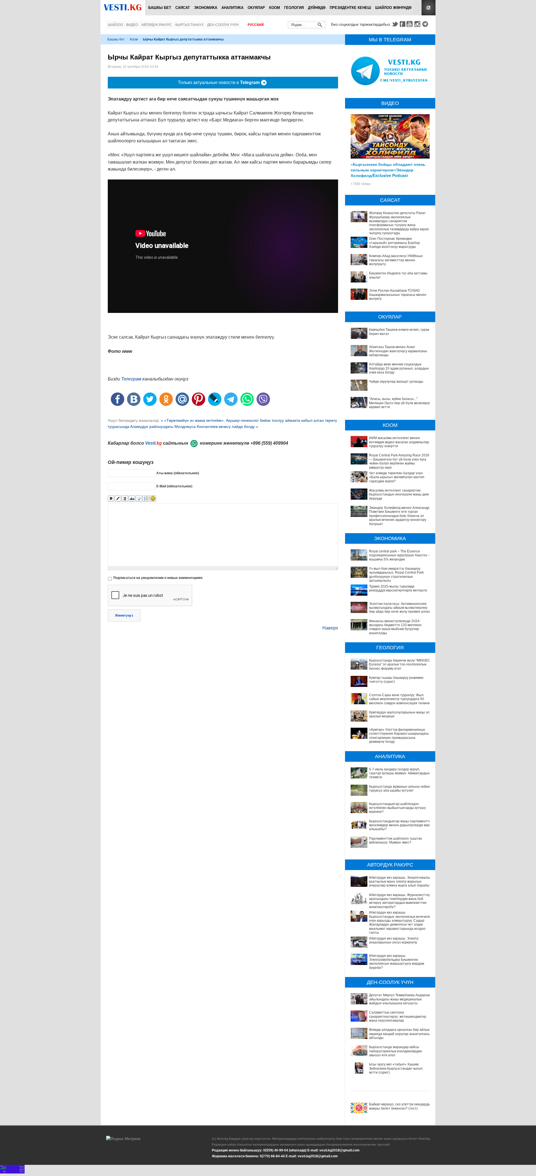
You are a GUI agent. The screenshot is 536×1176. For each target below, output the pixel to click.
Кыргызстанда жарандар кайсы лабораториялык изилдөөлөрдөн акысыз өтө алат (395, 1051)
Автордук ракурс (156, 25)
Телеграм (131, 379)
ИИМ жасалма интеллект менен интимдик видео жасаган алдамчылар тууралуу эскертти (399, 442)
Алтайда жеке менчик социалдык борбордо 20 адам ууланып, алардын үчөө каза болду (399, 368)
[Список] (146, 498)
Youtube (410, 24)
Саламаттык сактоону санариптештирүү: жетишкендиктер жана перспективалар (397, 1016)
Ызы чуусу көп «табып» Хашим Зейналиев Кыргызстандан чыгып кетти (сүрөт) (396, 1068)
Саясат (182, 8)
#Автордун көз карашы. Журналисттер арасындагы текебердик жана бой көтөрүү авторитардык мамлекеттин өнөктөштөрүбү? (399, 901)
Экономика (205, 8)
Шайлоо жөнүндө (393, 8)
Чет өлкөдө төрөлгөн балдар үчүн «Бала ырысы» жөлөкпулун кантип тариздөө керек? (396, 477)
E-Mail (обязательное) (174, 486)
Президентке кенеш (350, 8)
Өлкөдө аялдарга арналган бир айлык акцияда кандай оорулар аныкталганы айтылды (399, 1034)
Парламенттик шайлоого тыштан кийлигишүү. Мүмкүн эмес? (395, 840)
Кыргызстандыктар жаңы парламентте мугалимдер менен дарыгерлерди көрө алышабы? (400, 825)
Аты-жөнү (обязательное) (177, 473)
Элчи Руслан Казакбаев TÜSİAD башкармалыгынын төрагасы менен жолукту (397, 295)
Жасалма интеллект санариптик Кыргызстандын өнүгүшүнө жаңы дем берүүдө (399, 494)
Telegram (426, 24)
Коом (274, 8)
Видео (132, 25)
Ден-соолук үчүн (223, 25)
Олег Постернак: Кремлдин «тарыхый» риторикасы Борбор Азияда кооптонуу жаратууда (394, 243)
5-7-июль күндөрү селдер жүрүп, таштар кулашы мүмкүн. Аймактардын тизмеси (399, 773)
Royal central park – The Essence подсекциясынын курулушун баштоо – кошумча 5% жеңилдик (399, 555)
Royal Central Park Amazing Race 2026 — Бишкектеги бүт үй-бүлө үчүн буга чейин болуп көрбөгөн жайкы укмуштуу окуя (399, 461)
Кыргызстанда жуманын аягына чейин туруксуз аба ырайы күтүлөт (399, 788)
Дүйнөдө (317, 8)
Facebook (402, 24)
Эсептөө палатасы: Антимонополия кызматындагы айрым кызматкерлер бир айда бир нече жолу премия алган (399, 608)
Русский (256, 25)
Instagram (418, 24)
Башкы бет (159, 8)
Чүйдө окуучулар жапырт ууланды (396, 382)
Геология (294, 8)
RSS (429, 7)
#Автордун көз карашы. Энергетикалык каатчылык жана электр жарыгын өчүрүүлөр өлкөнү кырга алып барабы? (400, 882)
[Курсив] (118, 498)
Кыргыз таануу (189, 25)
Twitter (395, 24)
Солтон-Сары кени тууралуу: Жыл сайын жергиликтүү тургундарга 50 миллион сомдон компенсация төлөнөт (400, 699)
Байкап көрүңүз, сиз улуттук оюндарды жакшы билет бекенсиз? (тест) (400, 1106)
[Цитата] (139, 498)
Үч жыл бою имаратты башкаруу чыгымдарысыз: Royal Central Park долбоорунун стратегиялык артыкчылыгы (396, 575)
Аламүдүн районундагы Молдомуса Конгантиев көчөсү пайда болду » (194, 426)
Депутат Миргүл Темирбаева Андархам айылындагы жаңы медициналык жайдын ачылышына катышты (400, 999)
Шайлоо (115, 25)
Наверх (330, 628)
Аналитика (232, 8)
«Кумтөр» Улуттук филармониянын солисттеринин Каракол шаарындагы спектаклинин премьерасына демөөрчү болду (399, 736)
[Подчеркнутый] (125, 498)
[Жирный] (111, 498)
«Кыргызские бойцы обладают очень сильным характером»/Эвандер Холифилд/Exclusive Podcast (388, 169)
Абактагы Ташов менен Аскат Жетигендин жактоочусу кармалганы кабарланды (398, 351)
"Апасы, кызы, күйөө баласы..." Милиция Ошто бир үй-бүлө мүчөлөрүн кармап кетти (400, 403)
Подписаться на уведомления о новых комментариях (158, 578)
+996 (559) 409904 (269, 443)
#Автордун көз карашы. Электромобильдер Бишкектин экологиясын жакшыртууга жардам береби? (396, 962)
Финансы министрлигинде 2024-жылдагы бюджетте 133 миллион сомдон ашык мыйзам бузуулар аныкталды (395, 627)
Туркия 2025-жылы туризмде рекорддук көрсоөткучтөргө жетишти (398, 588)
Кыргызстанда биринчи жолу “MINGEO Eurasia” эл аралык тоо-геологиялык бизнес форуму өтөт (399, 664)
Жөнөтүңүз (124, 615)
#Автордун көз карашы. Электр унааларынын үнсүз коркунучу (393, 940)
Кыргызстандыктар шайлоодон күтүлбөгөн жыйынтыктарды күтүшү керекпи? (397, 808)
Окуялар (256, 8)
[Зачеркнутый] (132, 498)
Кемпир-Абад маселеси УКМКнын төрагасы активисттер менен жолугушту (396, 260)
